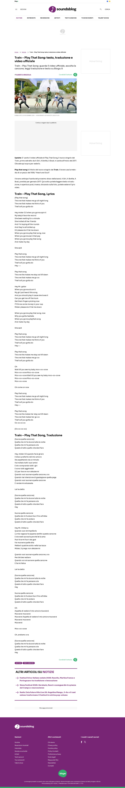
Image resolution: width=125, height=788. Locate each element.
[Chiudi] (120, 5)
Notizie (19, 18)
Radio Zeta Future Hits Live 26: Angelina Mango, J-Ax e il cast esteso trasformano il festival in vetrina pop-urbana (48, 693)
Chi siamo (51, 742)
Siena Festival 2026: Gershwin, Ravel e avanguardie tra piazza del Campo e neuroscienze (48, 686)
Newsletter (52, 763)
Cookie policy (53, 748)
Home (16, 52)
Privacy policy (52, 745)
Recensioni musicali (21, 745)
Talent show (103, 18)
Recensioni (44, 18)
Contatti (51, 766)
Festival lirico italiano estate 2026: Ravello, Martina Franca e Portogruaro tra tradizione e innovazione (47, 679)
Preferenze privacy (54, 754)
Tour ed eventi (87, 18)
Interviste (31, 18)
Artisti (57, 18)
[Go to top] (107, 781)
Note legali (52, 757)
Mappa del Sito (53, 760)
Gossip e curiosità (21, 751)
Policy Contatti (53, 751)
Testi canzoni (70, 18)
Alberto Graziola (23, 75)
